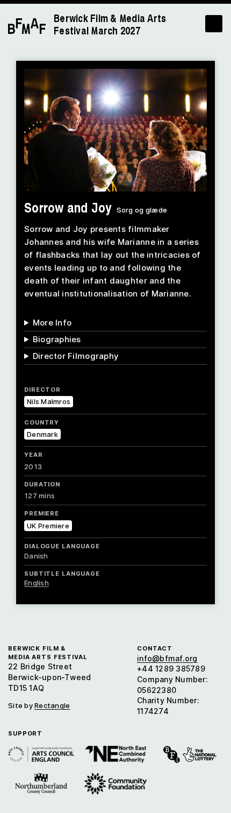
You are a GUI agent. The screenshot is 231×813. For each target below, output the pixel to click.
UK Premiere (48, 525)
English (36, 582)
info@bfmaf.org (167, 658)
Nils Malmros (48, 401)
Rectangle (52, 705)
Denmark (42, 434)
